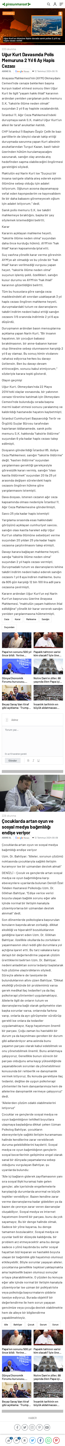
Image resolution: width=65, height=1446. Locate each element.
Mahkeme (31, 619)
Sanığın (45, 619)
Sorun (55, 1324)
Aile (6, 1324)
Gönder (12, 760)
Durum (43, 1324)
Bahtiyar (18, 1324)
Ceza (6, 619)
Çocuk (31, 1324)
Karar (18, 619)
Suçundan (9, 627)
